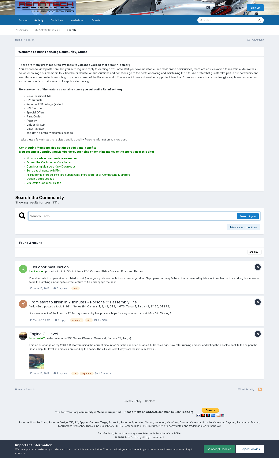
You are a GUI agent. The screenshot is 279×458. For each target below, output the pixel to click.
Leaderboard (77, 20)
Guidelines (56, 20)
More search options (244, 227)
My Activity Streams (47, 29)
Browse (23, 20)
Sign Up (255, 7)
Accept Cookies (220, 449)
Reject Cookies (250, 449)
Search (71, 29)
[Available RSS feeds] (260, 389)
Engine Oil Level (43, 334)
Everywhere (243, 20)
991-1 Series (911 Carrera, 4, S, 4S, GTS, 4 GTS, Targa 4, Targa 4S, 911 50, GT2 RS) (118, 306)
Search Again (248, 216)
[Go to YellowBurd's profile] (23, 304)
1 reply (61, 320)
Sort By (254, 252)
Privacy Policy (132, 401)
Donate (96, 20)
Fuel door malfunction (49, 267)
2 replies (61, 373)
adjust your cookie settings (130, 449)
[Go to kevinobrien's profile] (23, 269)
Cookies (150, 401)
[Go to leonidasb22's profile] (23, 336)
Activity (39, 20)
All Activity (22, 29)
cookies (40, 449)
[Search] (259, 20)
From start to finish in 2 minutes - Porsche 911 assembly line (83, 302)
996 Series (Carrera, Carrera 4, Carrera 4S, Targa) (99, 338)
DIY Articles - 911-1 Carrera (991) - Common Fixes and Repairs (105, 271)
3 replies (61, 288)
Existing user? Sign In (227, 7)
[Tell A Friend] (208, 8)
